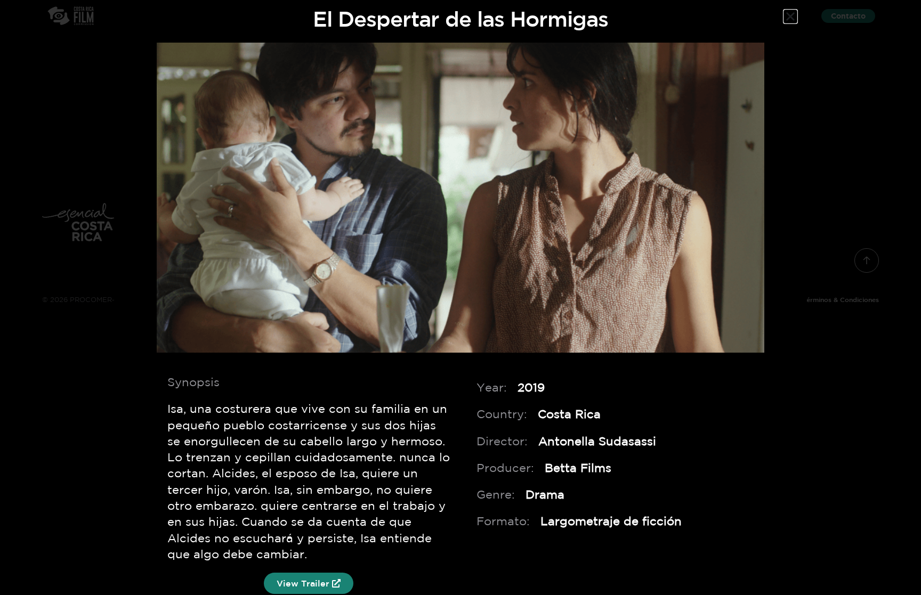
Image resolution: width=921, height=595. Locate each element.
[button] (790, 16)
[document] (460, 297)
